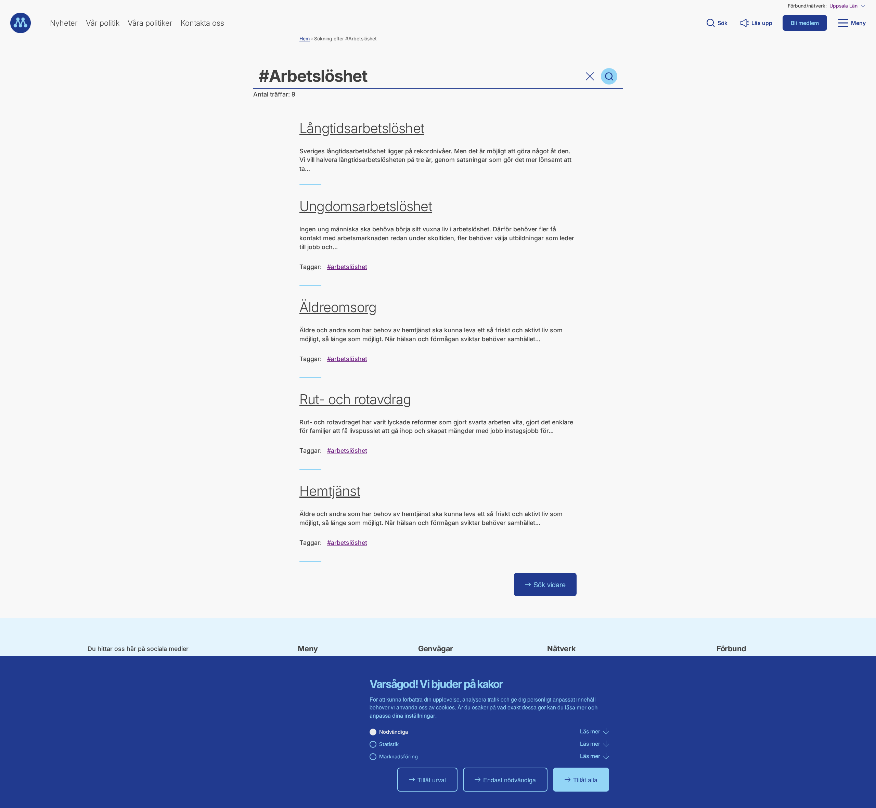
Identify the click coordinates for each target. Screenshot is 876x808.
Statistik (389, 744)
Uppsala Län (843, 6)
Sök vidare (549, 584)
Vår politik (102, 22)
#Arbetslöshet (347, 266)
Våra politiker (150, 22)
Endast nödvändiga (509, 779)
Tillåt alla (585, 779)
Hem (304, 38)
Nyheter (64, 22)
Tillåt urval (431, 779)
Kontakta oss (202, 22)
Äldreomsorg (337, 307)
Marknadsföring (398, 756)
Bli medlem (805, 23)
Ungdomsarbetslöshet (365, 206)
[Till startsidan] (20, 23)
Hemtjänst (329, 491)
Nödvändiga (393, 732)
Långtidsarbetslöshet (361, 128)
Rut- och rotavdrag (355, 399)
